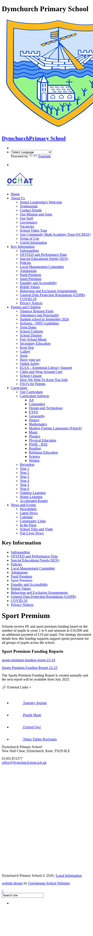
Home (15, 194)
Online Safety (30, 364)
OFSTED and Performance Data (43, 255)
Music (33, 432)
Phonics (34, 436)
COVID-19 (28, 299)
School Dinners (31, 335)
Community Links (33, 521)
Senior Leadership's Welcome (41, 202)
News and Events (23, 505)
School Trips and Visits (36, 529)
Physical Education (42, 440)
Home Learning (31, 497)
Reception (27, 464)
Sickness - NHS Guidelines (39, 323)
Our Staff (26, 218)
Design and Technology (46, 408)
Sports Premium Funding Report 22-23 (29, 668)
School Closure (31, 376)
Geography (37, 416)
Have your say (30, 359)
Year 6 (24, 489)
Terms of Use (29, 238)
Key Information (23, 246)
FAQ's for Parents (32, 384)
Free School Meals (33, 339)
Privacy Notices (31, 303)
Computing (37, 404)
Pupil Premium (30, 275)
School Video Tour (33, 230)
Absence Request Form (36, 311)
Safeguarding (29, 251)
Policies (25, 263)
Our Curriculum (31, 392)
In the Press (28, 525)
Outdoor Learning (33, 493)
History (34, 420)
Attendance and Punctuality (39, 315)
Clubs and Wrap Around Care (41, 372)
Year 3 (24, 477)
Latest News (29, 513)
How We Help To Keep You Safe (44, 380)
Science (34, 456)
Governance (28, 222)
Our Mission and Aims (36, 214)
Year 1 (24, 468)
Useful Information (33, 242)
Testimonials (29, 206)
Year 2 (24, 473)
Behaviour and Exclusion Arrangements (48, 291)
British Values (30, 287)
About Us (18, 198)
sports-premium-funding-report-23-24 (28, 660)
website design (12, 883)
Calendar (26, 517)
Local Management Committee (42, 267)
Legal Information (69, 875)
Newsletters (28, 509)
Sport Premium (30, 279)
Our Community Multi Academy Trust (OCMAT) (55, 234)
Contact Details (31, 210)
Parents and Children (26, 307)
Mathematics (38, 424)
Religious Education (43, 452)
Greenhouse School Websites (49, 883)
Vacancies (27, 226)
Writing (34, 460)
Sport (24, 355)
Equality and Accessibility (38, 283)
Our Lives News (32, 533)
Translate (44, 156)
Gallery (25, 351)
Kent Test (27, 347)
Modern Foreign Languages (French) (55, 428)
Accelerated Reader (34, 501)
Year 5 (24, 485)
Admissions (28, 271)
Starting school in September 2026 (44, 319)
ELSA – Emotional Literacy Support (46, 368)
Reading (35, 448)
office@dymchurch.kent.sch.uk (24, 762)
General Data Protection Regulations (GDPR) (52, 295)
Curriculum (19, 388)
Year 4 (24, 481)
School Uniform (31, 331)
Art (31, 400)
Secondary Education (35, 343)
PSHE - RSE (38, 444)
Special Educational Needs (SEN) (44, 259)
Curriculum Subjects (34, 396)
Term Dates (28, 327)
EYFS (33, 412)
